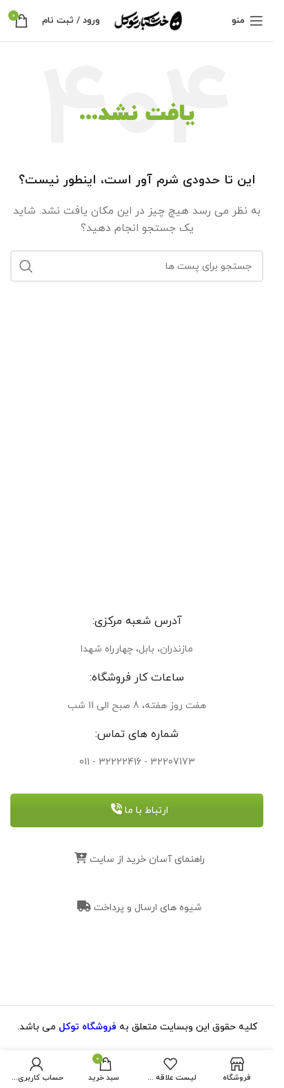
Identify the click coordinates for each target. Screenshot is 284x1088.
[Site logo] (148, 19)
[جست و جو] (26, 266)
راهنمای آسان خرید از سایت (146, 859)
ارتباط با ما (145, 810)
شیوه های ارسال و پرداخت (146, 907)
